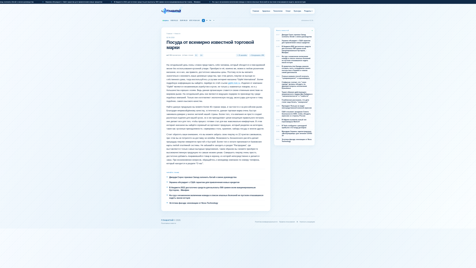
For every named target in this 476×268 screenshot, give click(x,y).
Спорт (288, 11)
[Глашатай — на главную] (172, 11)
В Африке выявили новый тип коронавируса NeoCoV (294, 121)
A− (196, 55)
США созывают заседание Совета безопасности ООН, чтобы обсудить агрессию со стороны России (296, 114)
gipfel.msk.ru (234, 83)
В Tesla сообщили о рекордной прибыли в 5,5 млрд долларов (294, 127)
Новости (177, 33)
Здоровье (266, 11)
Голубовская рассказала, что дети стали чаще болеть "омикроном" (295, 101)
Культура (297, 11)
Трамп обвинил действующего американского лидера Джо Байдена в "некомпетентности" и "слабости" (297, 94)
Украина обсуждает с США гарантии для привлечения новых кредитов (49, 2)
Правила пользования (287, 222)
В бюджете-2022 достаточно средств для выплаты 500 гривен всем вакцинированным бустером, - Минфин (133, 2)
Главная (256, 11)
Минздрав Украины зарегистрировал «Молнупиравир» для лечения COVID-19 (297, 133)
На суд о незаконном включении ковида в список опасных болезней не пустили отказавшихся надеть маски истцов (234, 2)
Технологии (278, 11)
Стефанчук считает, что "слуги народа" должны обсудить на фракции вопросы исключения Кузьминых (294, 85)
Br (210, 20)
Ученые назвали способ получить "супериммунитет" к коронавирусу (296, 77)
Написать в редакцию (307, 222)
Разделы (308, 11)
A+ (201, 55)
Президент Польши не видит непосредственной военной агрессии (297, 107)
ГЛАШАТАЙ (167, 220)
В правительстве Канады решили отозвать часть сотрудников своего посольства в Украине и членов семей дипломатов (296, 69)
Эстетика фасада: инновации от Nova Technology (193, 203)
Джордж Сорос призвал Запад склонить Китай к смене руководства (203, 177)
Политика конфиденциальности (266, 222)
